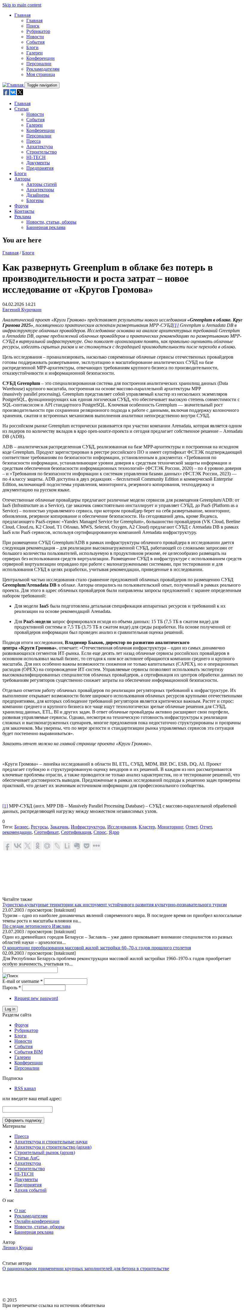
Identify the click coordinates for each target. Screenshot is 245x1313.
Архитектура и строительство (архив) (52, 1147)
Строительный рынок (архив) (44, 1152)
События (35, 42)
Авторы (22, 178)
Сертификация (76, 832)
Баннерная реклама (45, 227)
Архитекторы (40, 189)
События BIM (28, 1051)
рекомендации (17, 832)
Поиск (32, 25)
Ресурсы (39, 826)
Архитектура (39, 146)
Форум (21, 205)
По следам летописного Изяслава (36, 926)
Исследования (121, 826)
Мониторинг (170, 826)
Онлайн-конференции (36, 1221)
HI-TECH (36, 157)
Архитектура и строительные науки (51, 1141)
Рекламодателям (42, 69)
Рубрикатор (38, 31)
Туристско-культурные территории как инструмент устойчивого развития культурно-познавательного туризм (114, 904)
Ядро (114, 832)
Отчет (206, 826)
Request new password (36, 998)
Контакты (24, 211)
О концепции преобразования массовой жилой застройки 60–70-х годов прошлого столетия (96, 947)
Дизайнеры (37, 195)
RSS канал (25, 1088)
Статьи (21, 108)
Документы (38, 162)
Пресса (33, 141)
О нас (20, 1210)
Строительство (41, 151)
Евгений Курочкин (22, 309)
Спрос (100, 832)
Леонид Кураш (17, 1247)
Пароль (11, 987)
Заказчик (59, 826)
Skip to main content (21, 4)
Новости (35, 36)
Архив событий (30, 1190)
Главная (22, 15)
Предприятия (39, 168)
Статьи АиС (26, 1157)
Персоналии (38, 63)
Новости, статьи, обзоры (51, 221)
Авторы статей (41, 184)
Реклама (22, 216)
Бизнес (21, 826)
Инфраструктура (88, 826)
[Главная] (13, 84)
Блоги (32, 47)
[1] (5, 805)
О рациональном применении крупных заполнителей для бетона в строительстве (85, 1268)
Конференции (40, 58)
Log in (10, 1009)
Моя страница (40, 74)
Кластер (147, 826)
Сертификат (46, 832)
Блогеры (35, 200)
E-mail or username (22, 981)
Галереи (34, 52)
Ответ (191, 826)
